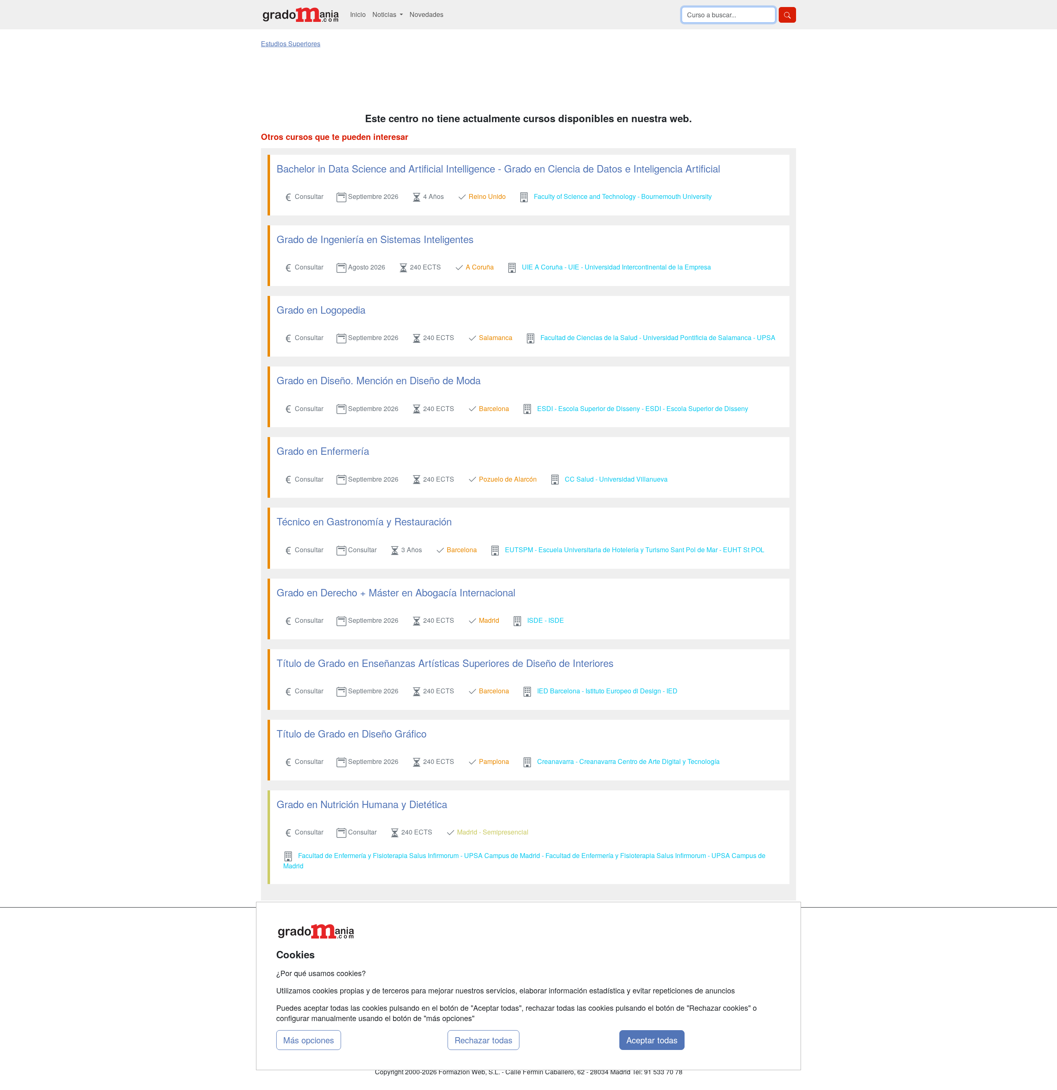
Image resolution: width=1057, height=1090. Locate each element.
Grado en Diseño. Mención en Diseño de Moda (379, 380)
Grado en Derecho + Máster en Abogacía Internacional (396, 592)
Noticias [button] (385, 14)
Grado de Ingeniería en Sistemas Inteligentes (375, 239)
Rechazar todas (483, 1040)
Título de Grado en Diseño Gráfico (352, 733)
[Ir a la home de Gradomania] (300, 14)
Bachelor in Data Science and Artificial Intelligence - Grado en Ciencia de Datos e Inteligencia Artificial (498, 168)
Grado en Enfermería (323, 450)
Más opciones (308, 1040)
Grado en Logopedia (321, 309)
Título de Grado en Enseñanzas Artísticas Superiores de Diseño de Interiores (445, 662)
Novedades (426, 14)
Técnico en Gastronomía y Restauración (364, 521)
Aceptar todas (652, 1040)
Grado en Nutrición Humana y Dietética (362, 804)
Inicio (358, 14)
